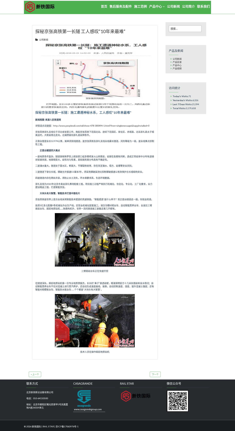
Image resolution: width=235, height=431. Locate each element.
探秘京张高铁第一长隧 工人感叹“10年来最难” (80, 31)
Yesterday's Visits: (183, 100)
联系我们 (203, 6)
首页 (104, 6)
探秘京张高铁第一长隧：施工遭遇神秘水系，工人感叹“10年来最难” (83, 112)
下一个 (155, 374)
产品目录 (177, 62)
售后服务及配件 (121, 6)
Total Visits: (179, 108)
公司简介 (188, 6)
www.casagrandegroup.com (88, 409)
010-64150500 (40, 398)
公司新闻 (173, 6)
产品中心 (155, 6)
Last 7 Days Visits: (182, 104)
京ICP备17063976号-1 (67, 426)
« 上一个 (35, 374)
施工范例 (140, 6)
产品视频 (177, 68)
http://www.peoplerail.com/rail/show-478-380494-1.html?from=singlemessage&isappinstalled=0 (101, 125)
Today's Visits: (180, 96)
